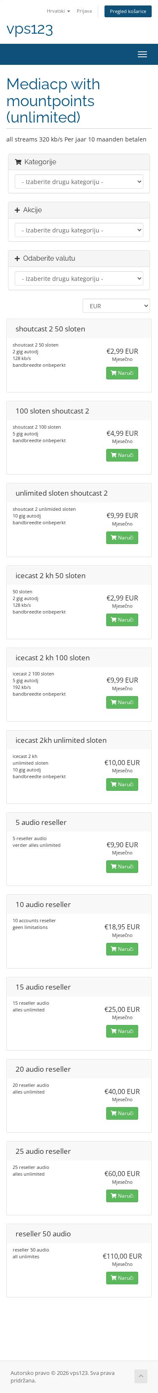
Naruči (125, 372)
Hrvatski (56, 11)
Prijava (84, 11)
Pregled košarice (128, 11)
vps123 (29, 28)
